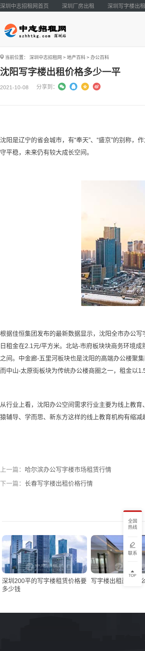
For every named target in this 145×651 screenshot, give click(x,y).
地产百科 (76, 57)
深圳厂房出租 (78, 6)
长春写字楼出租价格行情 (59, 483)
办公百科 (99, 57)
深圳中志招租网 (45, 57)
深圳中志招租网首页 (24, 6)
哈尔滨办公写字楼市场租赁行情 (68, 469)
